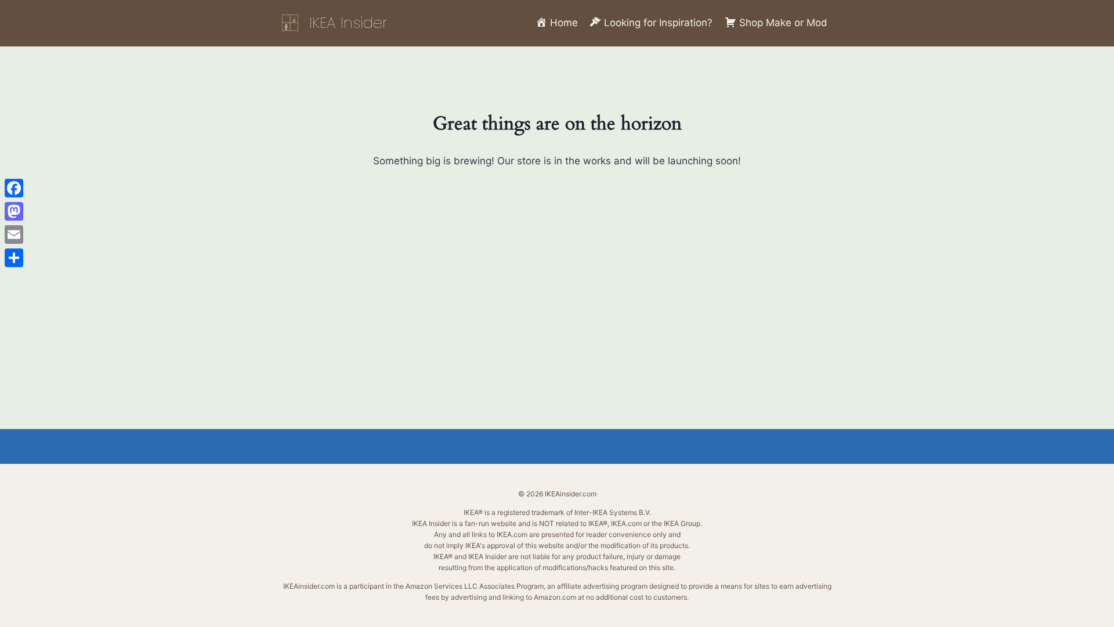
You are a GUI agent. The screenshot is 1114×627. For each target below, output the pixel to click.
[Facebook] (14, 188)
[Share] (14, 257)
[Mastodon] (14, 211)
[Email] (14, 234)
